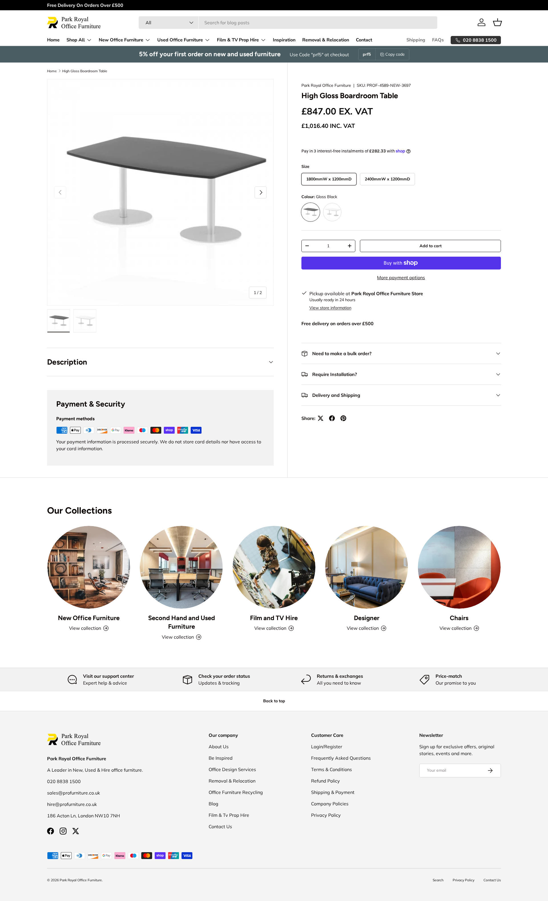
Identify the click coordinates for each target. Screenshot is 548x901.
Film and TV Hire (274, 618)
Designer (366, 618)
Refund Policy (325, 781)
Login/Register (326, 746)
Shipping (415, 40)
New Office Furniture (121, 40)
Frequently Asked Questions (341, 758)
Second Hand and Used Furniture (181, 622)
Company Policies (329, 804)
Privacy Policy (326, 815)
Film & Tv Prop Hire (229, 815)
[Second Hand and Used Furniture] (181, 567)
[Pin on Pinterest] (343, 418)
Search (438, 880)
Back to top (274, 700)
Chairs (459, 618)
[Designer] (366, 567)
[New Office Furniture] (88, 567)
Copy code (395, 54)
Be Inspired (221, 758)
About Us (219, 746)
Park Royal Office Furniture (326, 85)
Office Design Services (232, 769)
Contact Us (220, 826)
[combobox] (288, 22)
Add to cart (431, 245)
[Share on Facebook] (332, 418)
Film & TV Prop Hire (238, 40)
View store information (330, 307)
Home (53, 40)
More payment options (401, 277)
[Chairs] (459, 567)
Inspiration (284, 40)
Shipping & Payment (332, 792)
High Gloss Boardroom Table (84, 71)
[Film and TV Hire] (274, 567)
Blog (213, 804)
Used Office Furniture (180, 40)
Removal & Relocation (325, 40)
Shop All (76, 40)
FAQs (438, 40)
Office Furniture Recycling (236, 792)
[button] (497, 22)
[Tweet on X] (320, 418)
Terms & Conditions (331, 769)
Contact (364, 40)
